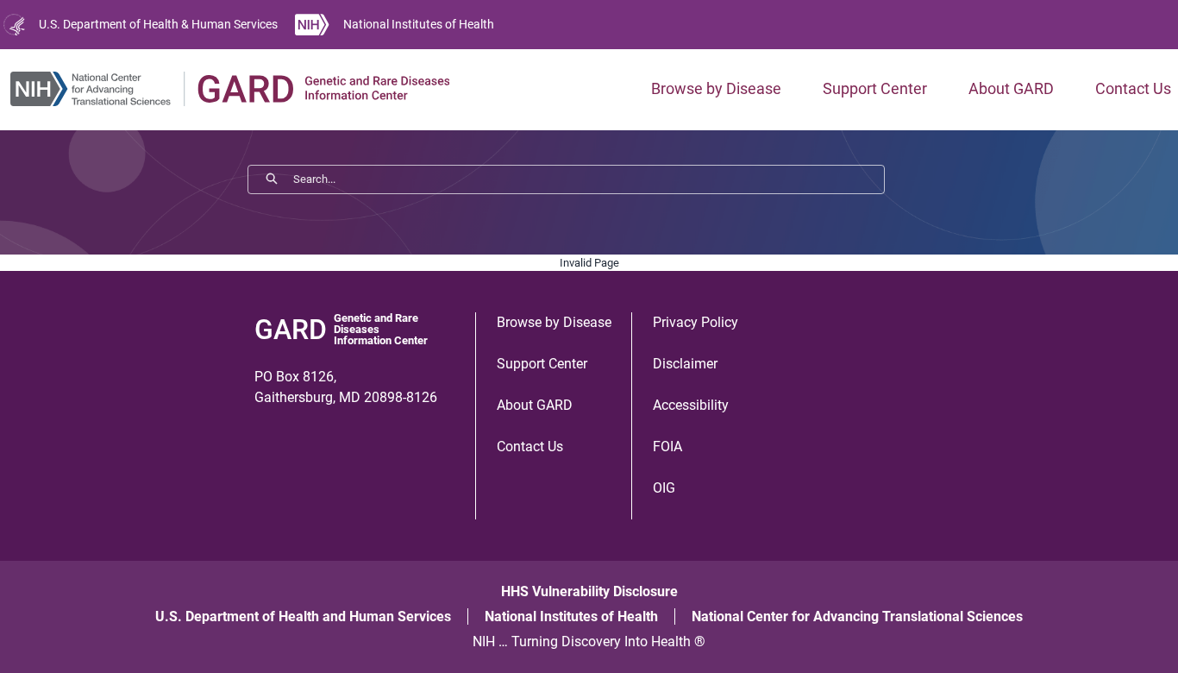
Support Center (875, 88)
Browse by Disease (716, 88)
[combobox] (588, 179)
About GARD (1011, 88)
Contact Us (1133, 88)
